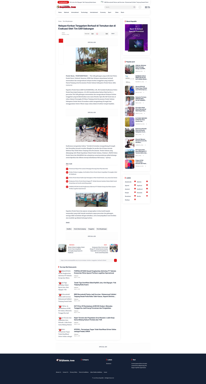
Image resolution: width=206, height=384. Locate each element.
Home (60, 12)
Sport (109, 12)
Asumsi (130, 189)
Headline (69, 229)
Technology (84, 12)
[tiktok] (146, 372)
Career (105, 372)
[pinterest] (61, 62)
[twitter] (141, 372)
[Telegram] (61, 53)
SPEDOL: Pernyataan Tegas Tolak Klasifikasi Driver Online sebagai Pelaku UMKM (95, 330)
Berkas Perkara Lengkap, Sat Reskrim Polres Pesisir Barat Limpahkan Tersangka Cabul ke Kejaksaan (93, 173)
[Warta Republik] (66, 8)
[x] (61, 49)
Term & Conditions (84, 372)
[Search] (134, 7)
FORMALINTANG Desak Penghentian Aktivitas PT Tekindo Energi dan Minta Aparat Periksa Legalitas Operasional (92, 187)
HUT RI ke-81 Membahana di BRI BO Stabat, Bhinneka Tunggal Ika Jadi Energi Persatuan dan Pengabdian (93, 307)
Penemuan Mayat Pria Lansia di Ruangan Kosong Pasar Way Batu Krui (88, 168)
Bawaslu (142, 193)
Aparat (130, 185)
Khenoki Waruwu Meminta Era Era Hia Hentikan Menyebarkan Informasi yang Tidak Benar (141, 140)
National (66, 12)
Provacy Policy (73, 372)
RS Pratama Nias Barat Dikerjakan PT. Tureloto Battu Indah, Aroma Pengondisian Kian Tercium (141, 151)
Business (108, 363)
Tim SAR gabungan (68, 21)
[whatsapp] (61, 58)
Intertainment (94, 12)
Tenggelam (91, 229)
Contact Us (65, 372)
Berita (142, 196)
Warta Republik (99, 378)
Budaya (130, 200)
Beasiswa (130, 196)
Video (116, 12)
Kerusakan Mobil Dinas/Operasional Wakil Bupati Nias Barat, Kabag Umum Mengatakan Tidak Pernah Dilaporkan (141, 109)
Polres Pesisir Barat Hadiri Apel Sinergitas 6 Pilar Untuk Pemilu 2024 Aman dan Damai (93, 177)
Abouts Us (58, 372)
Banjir (130, 193)
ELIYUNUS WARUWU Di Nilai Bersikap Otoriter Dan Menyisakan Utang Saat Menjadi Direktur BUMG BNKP (142, 119)
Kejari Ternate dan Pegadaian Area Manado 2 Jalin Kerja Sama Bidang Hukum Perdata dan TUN (94, 319)
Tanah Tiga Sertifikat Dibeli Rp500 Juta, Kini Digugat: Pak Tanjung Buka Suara (95, 284)
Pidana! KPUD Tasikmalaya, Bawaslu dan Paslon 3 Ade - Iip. (141, 161)
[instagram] (144, 372)
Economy (103, 12)
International (75, 12)
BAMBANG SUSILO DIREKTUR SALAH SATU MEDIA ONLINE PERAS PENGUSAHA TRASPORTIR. (141, 77)
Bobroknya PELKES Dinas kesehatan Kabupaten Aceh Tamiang (141, 130)
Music (122, 12)
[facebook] (61, 45)
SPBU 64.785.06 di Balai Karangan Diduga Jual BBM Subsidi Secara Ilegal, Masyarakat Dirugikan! (142, 67)
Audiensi (142, 189)
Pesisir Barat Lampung (80, 229)
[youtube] (149, 372)
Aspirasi (142, 185)
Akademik (130, 182)
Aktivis (142, 182)
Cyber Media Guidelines (96, 372)
